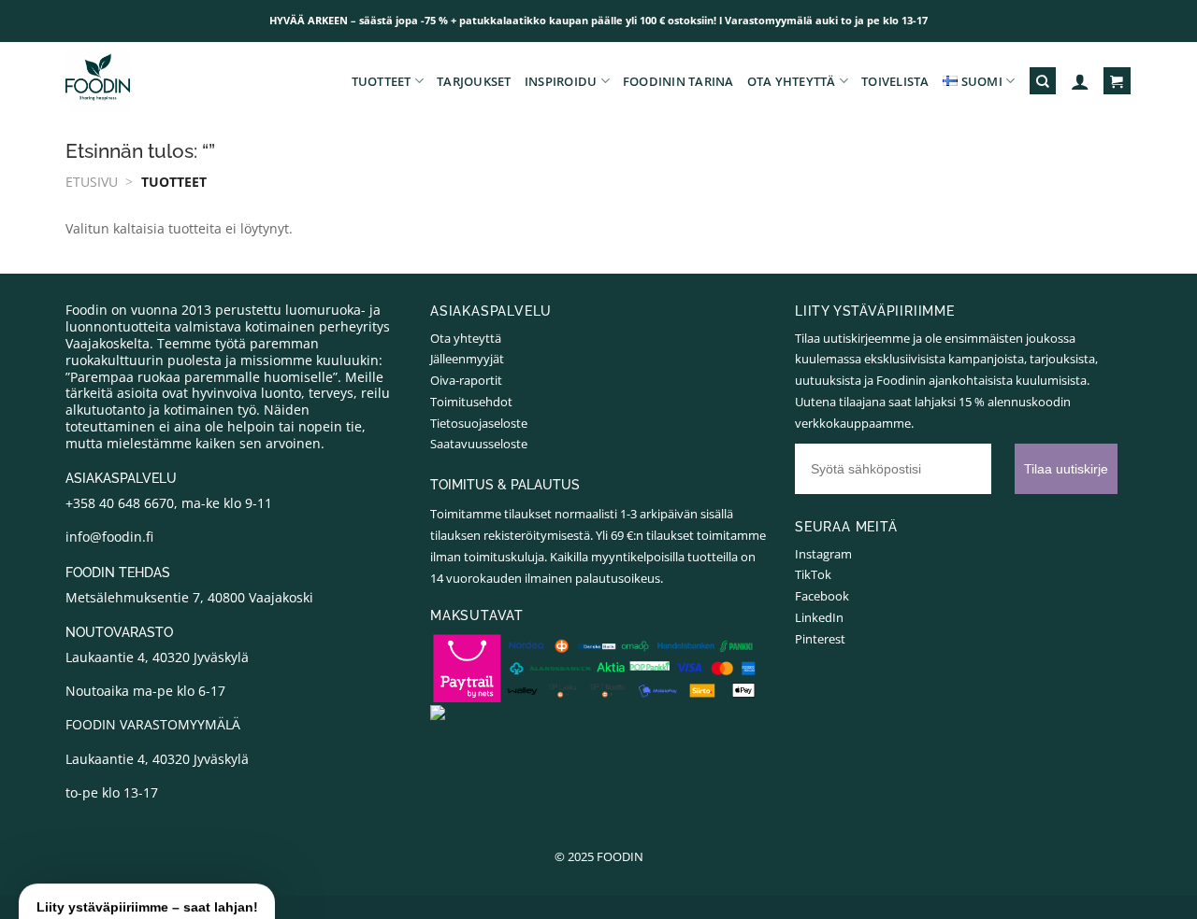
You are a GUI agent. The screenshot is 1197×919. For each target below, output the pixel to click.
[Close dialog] (939, 310)
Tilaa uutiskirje (416, 635)
